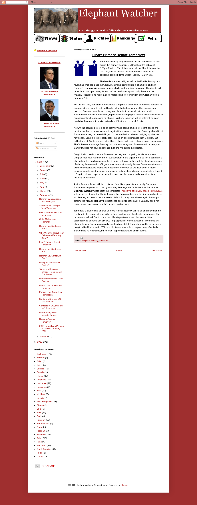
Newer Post (80, 250)
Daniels (40, 372)
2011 (39, 342)
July (42, 174)
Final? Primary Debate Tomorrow (50, 243)
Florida (40, 376)
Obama (40, 405)
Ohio (39, 409)
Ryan (39, 441)
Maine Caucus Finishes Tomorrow (50, 286)
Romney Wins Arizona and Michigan (50, 200)
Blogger (124, 485)
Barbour (40, 357)
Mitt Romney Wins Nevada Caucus (48, 313)
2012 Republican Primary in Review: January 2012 (51, 328)
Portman (41, 431)
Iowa (39, 390)
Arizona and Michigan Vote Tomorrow (49, 206)
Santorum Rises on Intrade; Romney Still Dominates (50, 272)
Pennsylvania (43, 423)
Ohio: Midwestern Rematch (47, 220)
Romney (94, 241)
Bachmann (42, 354)
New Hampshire (44, 401)
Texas (39, 453)
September (45, 166)
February (44, 195)
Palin (39, 412)
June (42, 178)
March (43, 191)
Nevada (40, 398)
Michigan (41, 394)
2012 (40, 162)
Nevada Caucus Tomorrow (47, 320)
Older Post (157, 250)
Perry (39, 427)
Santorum (103, 241)
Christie (40, 368)
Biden (39, 361)
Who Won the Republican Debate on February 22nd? (51, 235)
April (42, 187)
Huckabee (41, 383)
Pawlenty (41, 420)
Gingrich (86, 241)
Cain (39, 365)
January (44, 336)
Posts (41, 143)
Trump (40, 456)
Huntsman (42, 387)
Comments (43, 148)
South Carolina (44, 449)
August (43, 170)
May (42, 182)
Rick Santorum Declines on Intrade (50, 213)
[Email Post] (81, 238)
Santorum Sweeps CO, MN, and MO (50, 300)
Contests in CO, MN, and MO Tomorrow (51, 307)
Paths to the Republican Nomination (50, 293)
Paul (39, 416)
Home (119, 250)
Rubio (39, 438)
